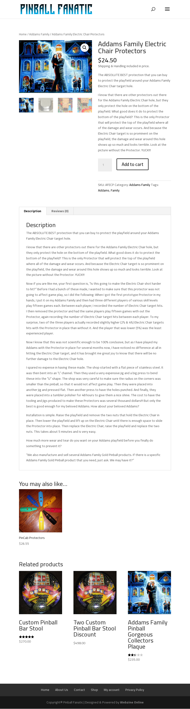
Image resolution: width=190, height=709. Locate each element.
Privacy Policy (134, 690)
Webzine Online (132, 702)
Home (23, 34)
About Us (61, 690)
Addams (103, 190)
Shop (94, 690)
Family (115, 190)
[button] (84, 47)
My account (112, 690)
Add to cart (132, 164)
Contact (79, 690)
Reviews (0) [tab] (59, 211)
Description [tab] (32, 211)
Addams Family (39, 34)
